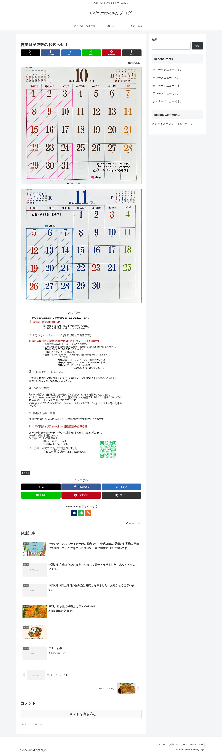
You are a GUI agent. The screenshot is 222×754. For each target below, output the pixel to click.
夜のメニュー (196, 744)
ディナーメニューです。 (168, 69)
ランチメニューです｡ (166, 77)
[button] (132, 52)
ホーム (184, 744)
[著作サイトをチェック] (74, 513)
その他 (26, 473)
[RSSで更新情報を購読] (88, 513)
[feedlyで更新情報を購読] (81, 513)
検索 (155, 39)
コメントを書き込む (81, 714)
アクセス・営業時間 (168, 744)
